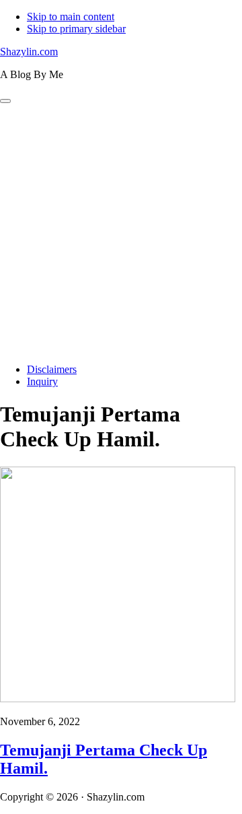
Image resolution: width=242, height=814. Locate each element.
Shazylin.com (29, 51)
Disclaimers (52, 369)
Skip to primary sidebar (76, 28)
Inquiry (42, 381)
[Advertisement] (121, 231)
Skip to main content (70, 16)
